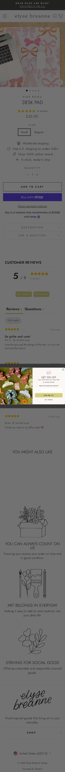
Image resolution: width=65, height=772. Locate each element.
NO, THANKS (49, 399)
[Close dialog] (63, 369)
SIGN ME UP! (49, 395)
